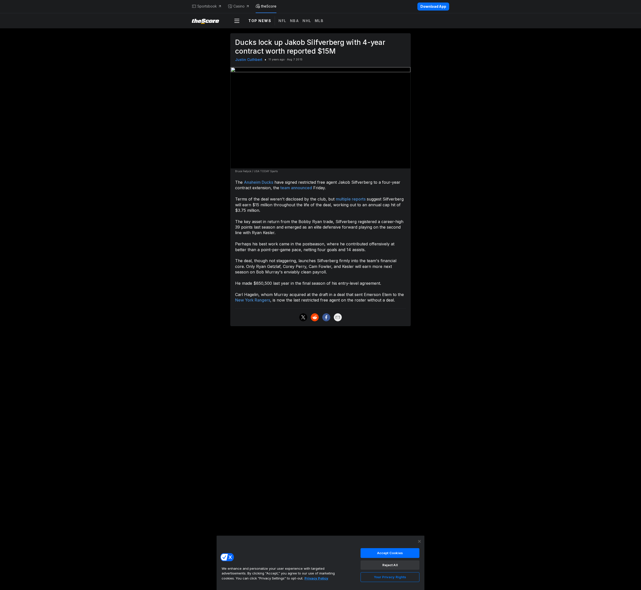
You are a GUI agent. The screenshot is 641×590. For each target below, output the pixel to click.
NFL (282, 21)
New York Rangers (252, 300)
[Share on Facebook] (326, 317)
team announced (296, 187)
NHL (306, 21)
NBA (294, 21)
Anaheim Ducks (258, 182)
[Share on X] (303, 317)
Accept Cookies (390, 553)
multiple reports (351, 199)
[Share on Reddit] (315, 317)
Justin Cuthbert (248, 59)
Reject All (390, 565)
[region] (320, 562)
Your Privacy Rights (390, 577)
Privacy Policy (316, 578)
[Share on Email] (338, 317)
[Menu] (237, 20)
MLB (319, 21)
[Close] (419, 541)
